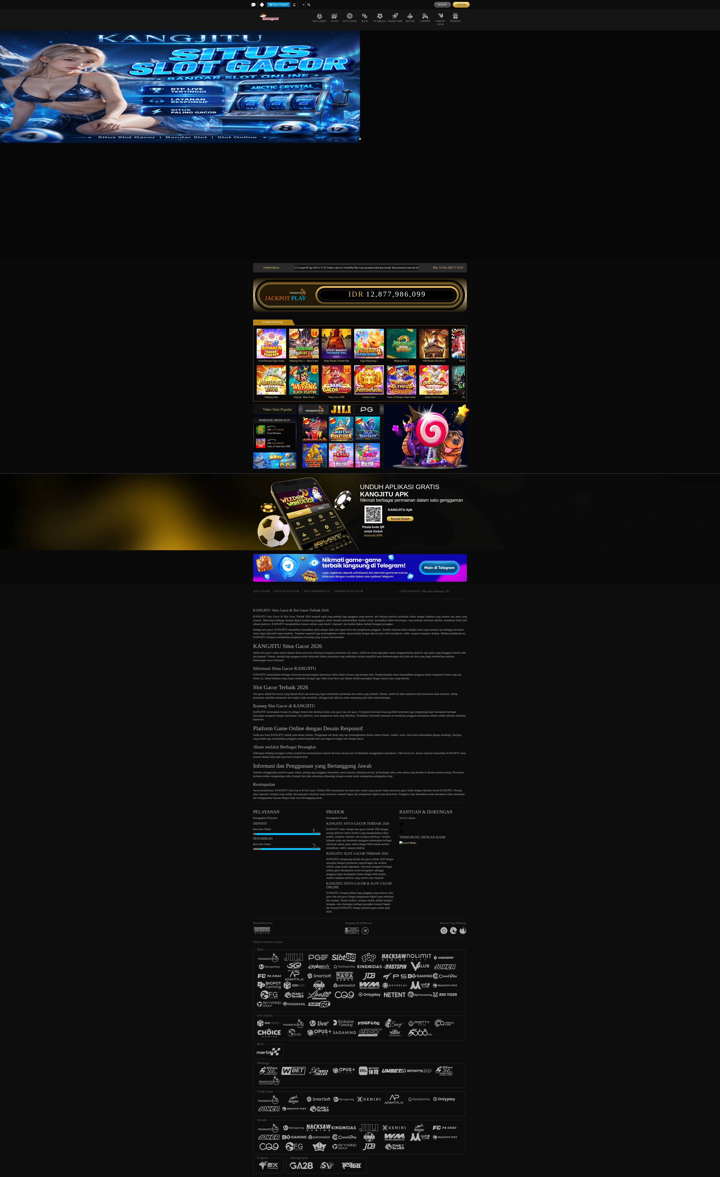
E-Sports (425, 21)
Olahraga (379, 21)
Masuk (442, 4)
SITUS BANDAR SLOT (317, 591)
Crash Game (395, 21)
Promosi (455, 21)
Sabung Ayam (440, 23)
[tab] (315, 409)
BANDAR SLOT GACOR (349, 591)
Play (298, 298)
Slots (334, 21)
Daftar (461, 4)
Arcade (410, 21)
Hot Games (319, 21)
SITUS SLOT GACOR (286, 591)
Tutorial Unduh (400, 518)
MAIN (273, 343)
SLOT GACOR (261, 591)
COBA (317, 425)
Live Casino (350, 21)
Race (365, 21)
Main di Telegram (280, 4)
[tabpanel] (360, 87)
